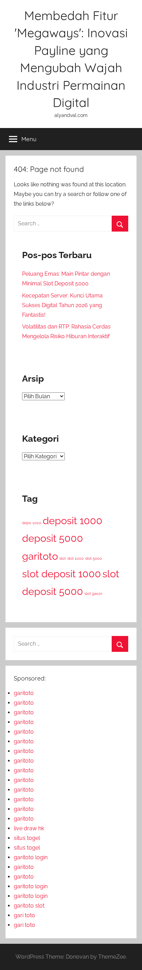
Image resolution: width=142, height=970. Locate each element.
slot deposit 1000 (61, 574)
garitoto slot (29, 905)
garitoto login (31, 857)
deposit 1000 (72, 521)
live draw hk (29, 828)
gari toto (24, 915)
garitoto (40, 556)
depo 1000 (31, 523)
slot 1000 (75, 558)
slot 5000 (93, 558)
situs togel (27, 838)
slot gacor (93, 593)
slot (62, 558)
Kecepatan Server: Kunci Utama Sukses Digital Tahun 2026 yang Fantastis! (62, 305)
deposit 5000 (52, 538)
